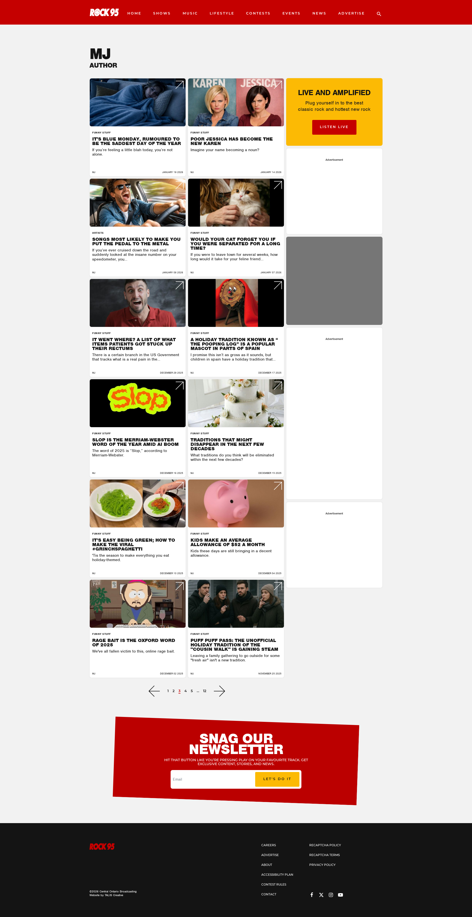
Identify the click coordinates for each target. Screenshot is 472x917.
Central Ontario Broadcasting (118, 891)
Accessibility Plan (277, 874)
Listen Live (334, 127)
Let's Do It (277, 779)
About (266, 865)
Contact (268, 894)
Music (190, 13)
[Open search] (377, 12)
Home (134, 13)
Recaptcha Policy (325, 845)
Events (291, 13)
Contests (258, 13)
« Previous (154, 691)
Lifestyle (222, 13)
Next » (219, 691)
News (319, 13)
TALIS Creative (114, 895)
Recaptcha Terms (324, 855)
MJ (93, 172)
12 (204, 691)
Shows (162, 13)
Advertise (351, 13)
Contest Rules (273, 884)
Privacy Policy (322, 865)
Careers (268, 845)
